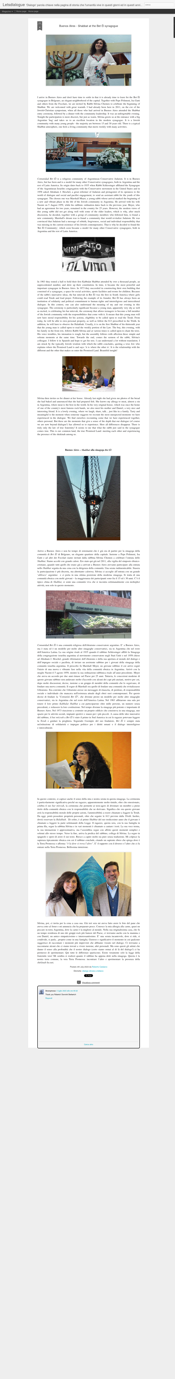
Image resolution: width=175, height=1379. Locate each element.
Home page (21, 11)
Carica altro (88, 1044)
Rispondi (48, 997)
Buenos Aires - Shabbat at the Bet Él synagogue (88, 26)
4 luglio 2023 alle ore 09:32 (66, 990)
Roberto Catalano (99, 966)
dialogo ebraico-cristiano (92, 970)
